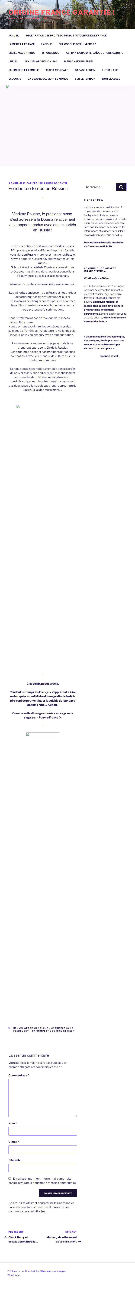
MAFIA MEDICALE (57, 70)
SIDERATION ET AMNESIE (23, 70)
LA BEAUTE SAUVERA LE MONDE (48, 78)
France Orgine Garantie (50, 183)
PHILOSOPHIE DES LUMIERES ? (77, 44)
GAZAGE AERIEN (85, 70)
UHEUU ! (13, 61)
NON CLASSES (111, 78)
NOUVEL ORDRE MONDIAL (41, 61)
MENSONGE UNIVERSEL (79, 61)
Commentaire (18, 1075)
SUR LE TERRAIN (85, 78)
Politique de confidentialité (22, 1271)
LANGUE (46, 44)
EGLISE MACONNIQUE (21, 52)
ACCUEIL (13, 35)
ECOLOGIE (14, 78)
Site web (14, 1160)
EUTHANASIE (110, 70)
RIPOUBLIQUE (50, 52)
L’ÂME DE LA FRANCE (21, 44)
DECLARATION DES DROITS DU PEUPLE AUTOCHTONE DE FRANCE (66, 35)
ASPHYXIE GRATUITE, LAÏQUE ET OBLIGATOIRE (94, 52)
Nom (12, 1123)
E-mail (13, 1142)
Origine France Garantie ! (61, 12)
